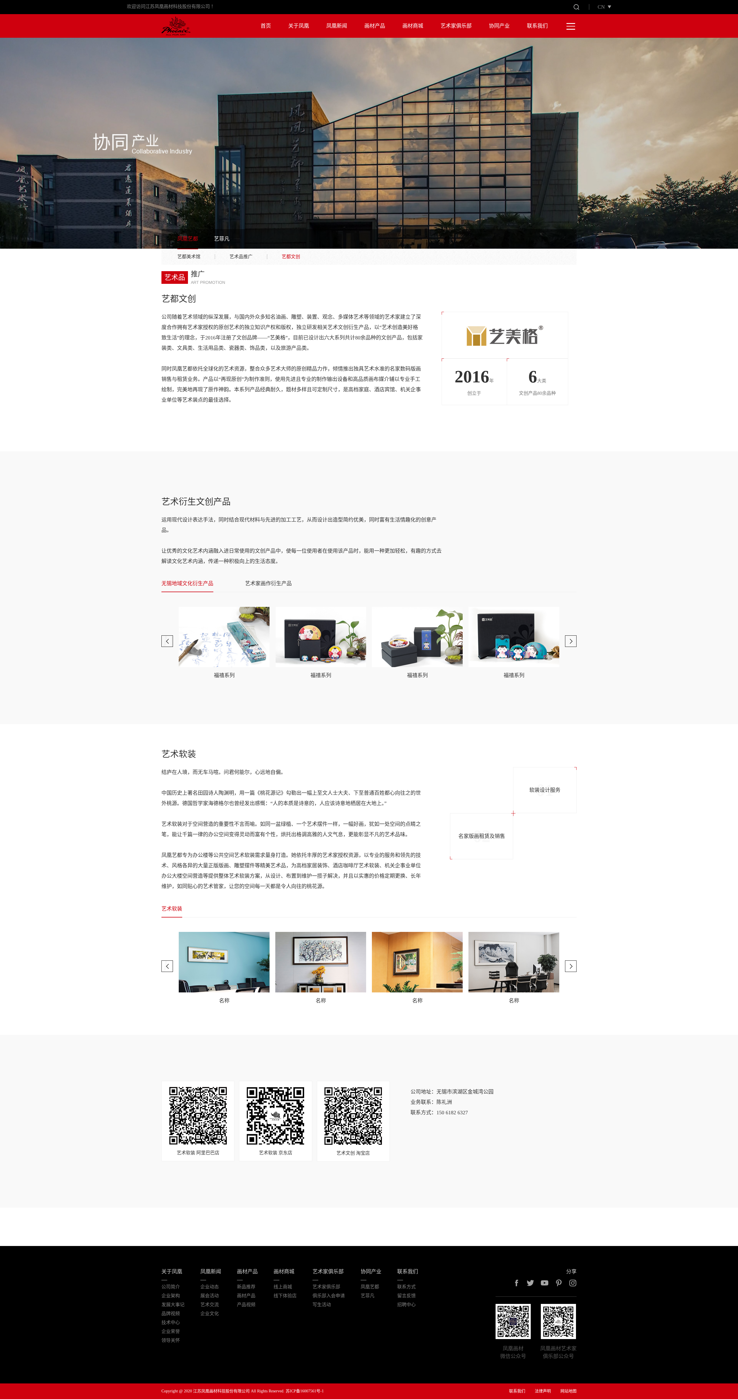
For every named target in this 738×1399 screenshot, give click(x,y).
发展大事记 (172, 1304)
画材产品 (374, 26)
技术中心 (170, 1322)
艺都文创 (291, 256)
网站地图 (568, 1391)
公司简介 (170, 1286)
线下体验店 (285, 1295)
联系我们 (537, 26)
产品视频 (246, 1304)
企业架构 (170, 1295)
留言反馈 (406, 1295)
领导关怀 (170, 1340)
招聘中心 (406, 1304)
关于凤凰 (298, 26)
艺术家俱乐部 (456, 26)
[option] (224, 642)
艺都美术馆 (188, 256)
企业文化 (209, 1313)
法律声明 (543, 1391)
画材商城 (412, 26)
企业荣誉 (170, 1331)
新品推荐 (246, 1286)
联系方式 (406, 1286)
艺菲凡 (221, 239)
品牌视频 (170, 1313)
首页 (266, 26)
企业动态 (209, 1286)
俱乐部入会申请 (328, 1295)
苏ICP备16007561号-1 (305, 1391)
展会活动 (209, 1295)
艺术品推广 (241, 256)
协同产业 (499, 26)
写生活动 (321, 1304)
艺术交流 (209, 1304)
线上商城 (283, 1286)
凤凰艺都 (187, 239)
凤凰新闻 (336, 26)
